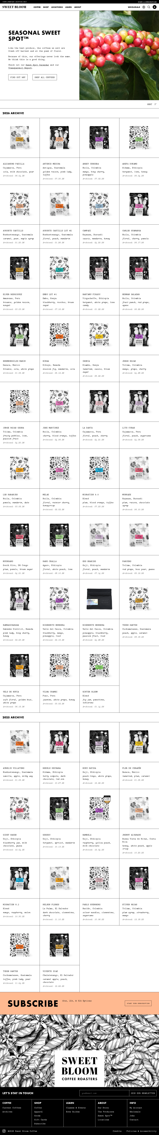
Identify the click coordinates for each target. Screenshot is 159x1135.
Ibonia (86, 360)
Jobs (132, 1115)
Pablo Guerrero (91, 904)
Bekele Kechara (52, 768)
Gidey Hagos (10, 834)
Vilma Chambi (50, 691)
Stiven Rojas (129, 904)
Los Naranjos (10, 494)
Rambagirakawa (11, 624)
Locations (57, 7)
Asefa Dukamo (129, 163)
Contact (134, 1119)
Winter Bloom (90, 691)
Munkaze (126, 494)
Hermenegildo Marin (14, 360)
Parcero (126, 561)
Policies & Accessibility (142, 1131)
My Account (136, 1107)
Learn (68, 7)
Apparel (38, 1111)
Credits (117, 1131)
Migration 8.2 (11, 904)
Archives (7, 1111)
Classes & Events (76, 1107)
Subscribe (40, 1123)
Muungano (8, 561)
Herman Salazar (131, 294)
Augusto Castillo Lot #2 (57, 230)
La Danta (88, 427)
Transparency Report (20, 67)
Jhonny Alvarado (131, 834)
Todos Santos (129, 624)
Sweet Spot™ (105, 1115)
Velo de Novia (11, 691)
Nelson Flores (51, 904)
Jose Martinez (51, 427)
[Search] (149, 7)
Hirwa (46, 360)
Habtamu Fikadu (91, 294)
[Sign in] (143, 7)
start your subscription (138, 1003)
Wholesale (134, 7)
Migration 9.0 (91, 494)
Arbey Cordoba (91, 163)
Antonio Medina (51, 163)
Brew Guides (73, 1111)
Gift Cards (40, 1119)
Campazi (87, 230)
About (77, 7)
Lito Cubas (128, 427)
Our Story (103, 1107)
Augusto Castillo (13, 230)
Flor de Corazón (131, 768)
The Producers (106, 1111)
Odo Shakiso (89, 561)
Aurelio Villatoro (13, 768)
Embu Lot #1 (50, 294)
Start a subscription (147, 2)
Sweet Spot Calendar (37, 64)
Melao (46, 494)
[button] (155, 7)
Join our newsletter (143, 1093)
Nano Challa (50, 561)
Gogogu (46, 834)
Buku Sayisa (89, 768)
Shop (46, 7)
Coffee (37, 7)
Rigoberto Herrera (53, 624)
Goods (37, 1115)
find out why (17, 77)
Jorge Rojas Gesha (13, 427)
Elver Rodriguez (12, 294)
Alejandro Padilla (13, 163)
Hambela (87, 834)
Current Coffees (11, 1107)
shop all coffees (45, 77)
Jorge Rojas (129, 360)
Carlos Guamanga (131, 230)
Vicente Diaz (50, 971)
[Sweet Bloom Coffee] (14, 7)
